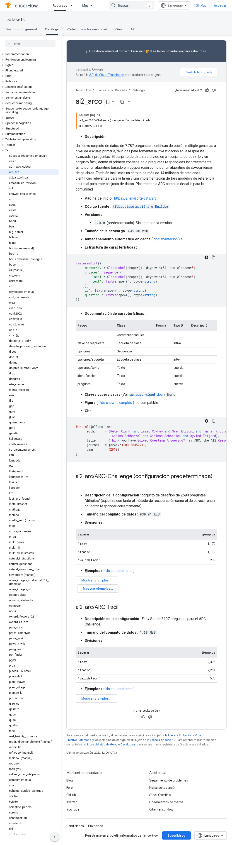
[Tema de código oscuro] (206, 257)
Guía (118, 29)
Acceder (220, 5)
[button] (29, 54)
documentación (171, 51)
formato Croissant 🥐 (133, 51)
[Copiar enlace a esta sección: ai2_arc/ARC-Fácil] (123, 607)
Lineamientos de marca (166, 802)
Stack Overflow (160, 795)
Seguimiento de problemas (168, 780)
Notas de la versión (162, 787)
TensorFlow (83, 90)
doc (146, 394)
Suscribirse (176, 835)
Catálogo (52, 29)
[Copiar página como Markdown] (122, 102)
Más (85, 5)
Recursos (60, 5)
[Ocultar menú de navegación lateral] (54, 836)
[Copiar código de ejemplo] (213, 257)
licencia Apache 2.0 (162, 740)
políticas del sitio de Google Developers (109, 744)
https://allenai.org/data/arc (135, 198)
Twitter (71, 802)
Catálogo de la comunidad (87, 29)
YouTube (72, 809)
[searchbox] (30, 43)
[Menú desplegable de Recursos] (72, 5)
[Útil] (207, 90)
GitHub (201, 5)
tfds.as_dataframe (118, 571)
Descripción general (21, 29)
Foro (69, 787)
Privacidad (95, 826)
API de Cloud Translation (106, 75)
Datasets (15, 19)
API (132, 29)
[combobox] (131, 5)
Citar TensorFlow (161, 809)
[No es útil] (213, 90)
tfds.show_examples (115, 403)
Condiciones (75, 826)
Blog (69, 780)
